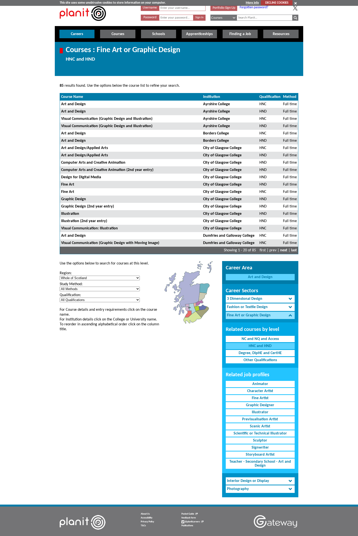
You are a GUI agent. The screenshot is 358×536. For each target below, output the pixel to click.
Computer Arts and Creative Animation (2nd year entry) (107, 170)
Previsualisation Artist (260, 419)
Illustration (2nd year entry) (84, 221)
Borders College (216, 133)
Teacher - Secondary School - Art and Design (260, 464)
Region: (66, 273)
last (294, 250)
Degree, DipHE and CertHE (260, 353)
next (283, 250)
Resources (281, 34)
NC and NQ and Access (260, 339)
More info (252, 2)
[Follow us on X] (295, 8)
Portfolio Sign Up (224, 8)
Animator (260, 384)
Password (149, 17)
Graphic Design (73, 199)
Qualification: (70, 295)
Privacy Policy (147, 522)
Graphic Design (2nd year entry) (87, 206)
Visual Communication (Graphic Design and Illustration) (106, 119)
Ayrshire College (216, 104)
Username (150, 7)
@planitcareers (192, 522)
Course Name (72, 97)
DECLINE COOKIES (276, 2)
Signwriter (260, 448)
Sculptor (260, 440)
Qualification (270, 97)
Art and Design (73, 104)
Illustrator (260, 412)
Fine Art (67, 185)
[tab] (260, 299)
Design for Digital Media (81, 177)
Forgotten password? (254, 7)
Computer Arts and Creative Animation (93, 163)
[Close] (295, 3)
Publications (187, 526)
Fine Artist (260, 398)
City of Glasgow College (222, 148)
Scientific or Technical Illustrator (260, 433)
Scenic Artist (260, 426)
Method (289, 97)
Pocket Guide (187, 514)
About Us (145, 514)
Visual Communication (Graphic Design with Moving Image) (110, 243)
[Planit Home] (83, 24)
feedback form (188, 518)
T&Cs (143, 526)
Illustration (70, 214)
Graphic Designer (260, 405)
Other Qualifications (260, 360)
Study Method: (71, 284)
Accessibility (146, 518)
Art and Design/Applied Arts (84, 148)
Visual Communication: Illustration (89, 228)
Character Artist (260, 391)
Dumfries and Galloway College (228, 236)
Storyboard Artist (260, 455)
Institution (211, 97)
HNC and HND (260, 346)
